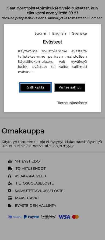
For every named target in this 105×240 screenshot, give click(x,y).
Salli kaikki (35, 87)
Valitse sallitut (69, 87)
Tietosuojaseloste (72, 103)
